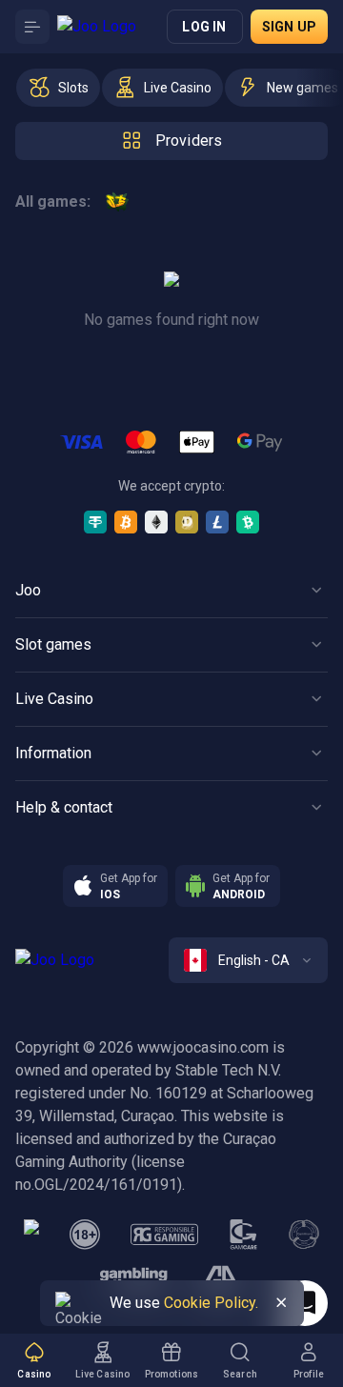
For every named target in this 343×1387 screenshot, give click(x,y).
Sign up (289, 26)
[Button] (32, 27)
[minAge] (85, 1234)
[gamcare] (244, 1234)
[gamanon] (304, 1234)
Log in (204, 26)
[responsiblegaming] (164, 1234)
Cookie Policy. (211, 1303)
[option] (58, 88)
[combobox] (248, 960)
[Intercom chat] (305, 1303)
